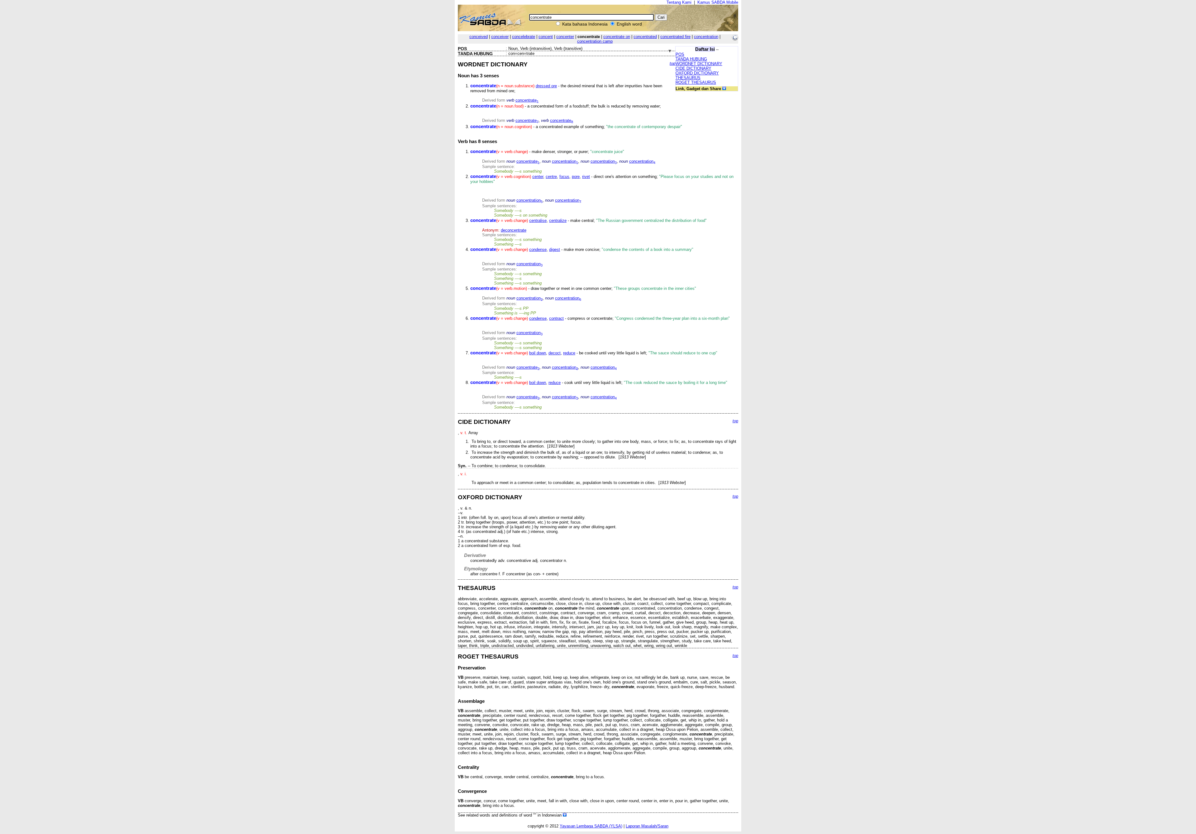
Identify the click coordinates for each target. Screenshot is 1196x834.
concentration (706, 36)
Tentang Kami (679, 2)
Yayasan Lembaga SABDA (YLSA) (591, 826)
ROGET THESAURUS (696, 82)
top (672, 63)
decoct (554, 353)
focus (564, 176)
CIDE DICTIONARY (693, 68)
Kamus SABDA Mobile (717, 2)
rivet (586, 176)
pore (576, 176)
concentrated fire (675, 36)
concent (546, 36)
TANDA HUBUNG (691, 59)
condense (538, 249)
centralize (558, 220)
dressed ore (546, 86)
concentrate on (616, 36)
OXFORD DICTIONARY (697, 73)
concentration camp (595, 41)
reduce (569, 353)
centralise (538, 220)
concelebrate (523, 36)
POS (680, 54)
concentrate (527, 100)
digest (554, 249)
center (537, 176)
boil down (537, 353)
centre (551, 176)
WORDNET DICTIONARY (699, 63)
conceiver (500, 36)
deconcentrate (513, 230)
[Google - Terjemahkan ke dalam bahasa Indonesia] (735, 39)
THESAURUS (688, 77)
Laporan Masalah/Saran (647, 826)
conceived (478, 36)
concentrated (645, 36)
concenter (565, 36)
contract (556, 318)
